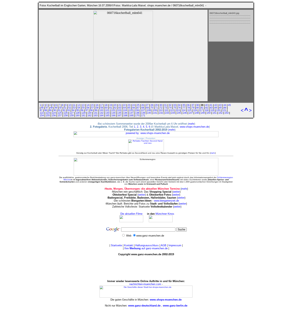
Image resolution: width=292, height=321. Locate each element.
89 (50, 110)
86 (225, 107)
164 (101, 115)
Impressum (174, 245)
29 (156, 105)
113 (178, 110)
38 (197, 105)
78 (188, 107)
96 (82, 110)
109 (155, 110)
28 (151, 105)
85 (220, 107)
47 (46, 107)
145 (179, 113)
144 (173, 113)
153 (226, 113)
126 (66, 113)
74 (170, 107)
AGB (163, 245)
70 (152, 107)
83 (211, 107)
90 (54, 110)
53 (74, 107)
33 (174, 105)
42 (215, 105)
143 (167, 113)
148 (197, 113)
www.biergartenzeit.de (166, 200)
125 (60, 113)
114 (184, 110)
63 (120, 107)
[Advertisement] (146, 268)
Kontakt (128, 245)
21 (119, 105)
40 (206, 105)
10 (69, 105)
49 (56, 107)
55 (83, 107)
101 (107, 110)
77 (184, 107)
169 (131, 115)
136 (125, 113)
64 (124, 107)
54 (78, 107)
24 (133, 105)
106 (137, 110)
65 (129, 107)
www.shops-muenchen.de (194, 126)
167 (119, 115)
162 (89, 115)
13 (83, 105)
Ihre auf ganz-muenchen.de (146, 248)
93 (68, 110)
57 (92, 107)
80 (197, 107)
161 (83, 115)
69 (147, 107)
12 (78, 105)
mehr (191, 123)
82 (206, 107)
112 (172, 110)
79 (193, 107)
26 (142, 105)
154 (42, 115)
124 (54, 113)
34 (179, 105)
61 (110, 107)
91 (59, 110)
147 (191, 113)
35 (183, 105)
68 (142, 107)
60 (106, 107)
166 (113, 115)
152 (221, 113)
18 (106, 105)
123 (48, 113)
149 (203, 113)
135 (119, 113)
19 (110, 105)
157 (60, 115)
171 (143, 115)
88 (45, 110)
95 (77, 110)
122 (42, 113)
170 (137, 115)
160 (77, 115)
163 (95, 115)
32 (170, 105)
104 (125, 110)
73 (165, 107)
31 (165, 105)
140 (149, 113)
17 (101, 105)
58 (97, 107)
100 (101, 110)
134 (113, 113)
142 (161, 113)
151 (215, 113)
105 (131, 110)
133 (107, 113)
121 (224, 110)
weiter (176, 191)
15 (92, 105)
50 (60, 107)
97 (86, 110)
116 (195, 110)
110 (161, 110)
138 (137, 113)
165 (107, 115)
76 (179, 107)
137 (131, 113)
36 (188, 105)
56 (88, 107)
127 (72, 113)
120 (218, 110)
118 (207, 110)
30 (161, 105)
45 (229, 105)
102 (113, 110)
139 (143, 113)
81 (202, 107)
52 (69, 107)
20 (115, 105)
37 (192, 105)
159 (72, 115)
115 (189, 110)
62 (115, 107)
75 (174, 107)
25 (138, 105)
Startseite (116, 245)
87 (41, 110)
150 (209, 113)
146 (185, 113)
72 (161, 107)
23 (129, 105)
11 (74, 105)
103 (119, 110)
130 (89, 113)
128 (77, 113)
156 (54, 115)
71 (156, 107)
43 (220, 105)
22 (124, 105)
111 (166, 110)
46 (42, 107)
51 (65, 107)
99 (96, 110)
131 (95, 113)
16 (97, 105)
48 (51, 107)
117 (201, 110)
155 (48, 115)
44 (224, 105)
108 (149, 110)
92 (64, 110)
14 (87, 105)
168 (125, 115)
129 (83, 113)
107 (143, 110)
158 (66, 115)
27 (147, 105)
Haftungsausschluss (147, 245)
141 (155, 113)
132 (101, 113)
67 (138, 107)
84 (216, 107)
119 (212, 110)
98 (91, 110)
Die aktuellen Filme (131, 213)
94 (73, 110)
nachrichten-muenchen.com (145, 284)
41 (211, 105)
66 (133, 107)
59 (101, 107)
